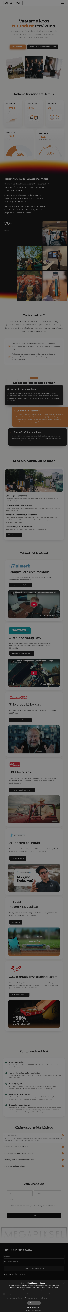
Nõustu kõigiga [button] (34, 1303)
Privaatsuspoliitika (38, 1290)
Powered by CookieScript (34, 1310)
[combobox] (63, 1282)
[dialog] (34, 1296)
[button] (34, 1307)
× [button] (66, 1282)
